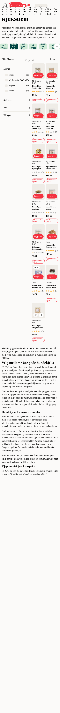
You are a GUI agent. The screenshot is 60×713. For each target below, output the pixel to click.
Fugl (15, 10)
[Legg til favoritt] (35, 315)
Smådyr (11, 10)
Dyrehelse (30, 10)
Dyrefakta (55, 11)
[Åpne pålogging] (4, 5)
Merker (46, 10)
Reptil (20, 10)
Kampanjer (35, 10)
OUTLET (41, 10)
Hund (3, 10)
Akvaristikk (24, 10)
